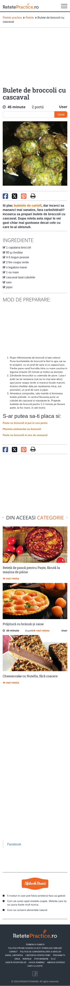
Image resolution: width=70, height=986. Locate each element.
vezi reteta (12, 578)
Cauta (60, 114)
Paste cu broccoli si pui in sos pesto (25, 422)
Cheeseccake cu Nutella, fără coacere (30, 676)
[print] (33, 449)
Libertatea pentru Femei (37, 955)
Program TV (59, 955)
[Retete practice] (21, 5)
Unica (17, 959)
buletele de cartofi (27, 205)
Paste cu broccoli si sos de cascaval (25, 435)
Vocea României (37, 962)
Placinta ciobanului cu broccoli (22, 429)
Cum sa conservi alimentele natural (27, 910)
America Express (56, 962)
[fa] (33, 196)
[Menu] (64, 5)
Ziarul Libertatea (14, 955)
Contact (13, 951)
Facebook (14, 844)
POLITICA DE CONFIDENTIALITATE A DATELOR (40, 951)
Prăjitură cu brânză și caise (23, 624)
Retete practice (12, 17)
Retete (29, 17)
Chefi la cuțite (35, 966)
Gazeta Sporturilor (15, 962)
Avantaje (27, 959)
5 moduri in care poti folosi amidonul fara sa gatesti (36, 895)
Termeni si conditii (35, 944)
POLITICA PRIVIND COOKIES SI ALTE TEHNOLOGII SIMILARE (35, 948)
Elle (53, 959)
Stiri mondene (41, 959)
